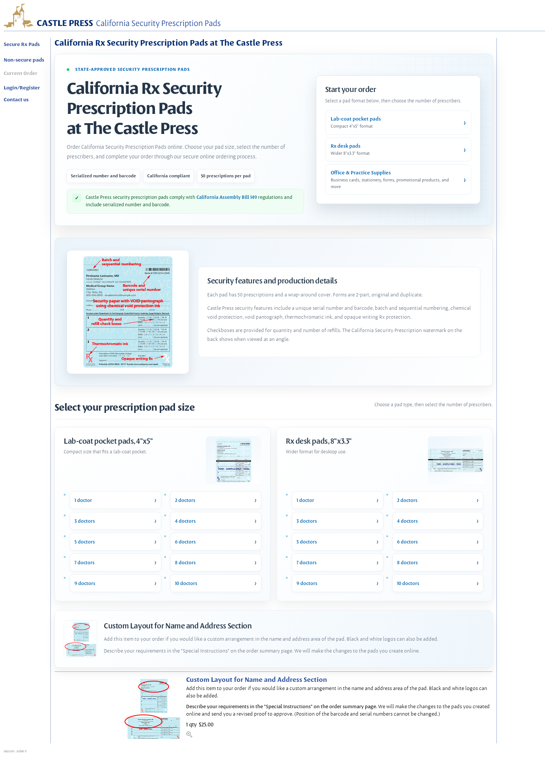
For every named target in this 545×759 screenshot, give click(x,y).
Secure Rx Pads (22, 44)
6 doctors (185, 542)
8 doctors (185, 562)
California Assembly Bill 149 (227, 197)
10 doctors (186, 583)
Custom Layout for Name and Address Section (256, 679)
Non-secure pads (24, 59)
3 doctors (85, 521)
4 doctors (185, 521)
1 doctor (83, 500)
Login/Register (22, 87)
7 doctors (85, 562)
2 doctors (185, 500)
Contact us (16, 99)
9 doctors (85, 583)
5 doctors (85, 542)
